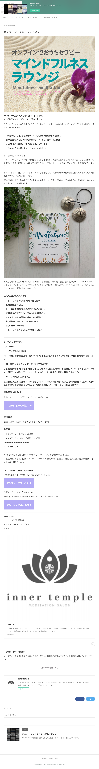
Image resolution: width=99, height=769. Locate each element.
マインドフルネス (17, 17)
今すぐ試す (35, 11)
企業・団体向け (33, 17)
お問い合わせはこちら (49, 667)
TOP (4, 17)
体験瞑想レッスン (50, 17)
